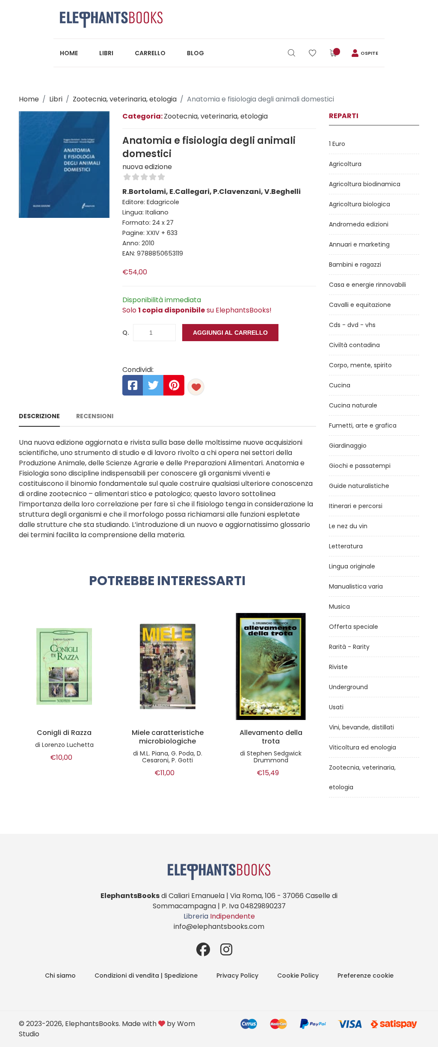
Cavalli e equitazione (360, 304)
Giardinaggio (348, 445)
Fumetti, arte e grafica (363, 425)
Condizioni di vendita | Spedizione (146, 975)
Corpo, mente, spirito (360, 365)
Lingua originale (352, 566)
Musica (339, 606)
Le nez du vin (348, 526)
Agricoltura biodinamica (364, 184)
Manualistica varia (356, 586)
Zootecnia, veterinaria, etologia (125, 99)
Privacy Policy (237, 975)
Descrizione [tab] (39, 416)
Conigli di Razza (64, 733)
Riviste (338, 667)
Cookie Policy (298, 975)
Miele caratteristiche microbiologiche (168, 737)
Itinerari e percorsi (355, 506)
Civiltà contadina (354, 345)
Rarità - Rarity (349, 646)
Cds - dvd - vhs (352, 325)
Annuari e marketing (359, 244)
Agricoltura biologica (359, 204)
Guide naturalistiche (359, 486)
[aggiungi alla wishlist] (195, 387)
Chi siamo (60, 975)
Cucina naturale (353, 405)
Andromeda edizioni (358, 224)
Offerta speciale (353, 626)
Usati (336, 707)
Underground (348, 687)
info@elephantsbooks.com (219, 926)
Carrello (150, 53)
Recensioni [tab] (94, 416)
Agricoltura (345, 164)
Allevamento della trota (271, 737)
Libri (106, 53)
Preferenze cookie (365, 975)
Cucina (339, 385)
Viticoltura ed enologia (362, 747)
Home (69, 53)
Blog (195, 53)
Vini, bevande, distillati (361, 727)
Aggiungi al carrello (230, 332)
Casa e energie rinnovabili (367, 284)
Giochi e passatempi (360, 465)
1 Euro (337, 144)
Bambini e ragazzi (355, 264)
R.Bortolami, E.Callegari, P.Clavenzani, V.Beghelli (211, 191)
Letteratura (346, 546)
